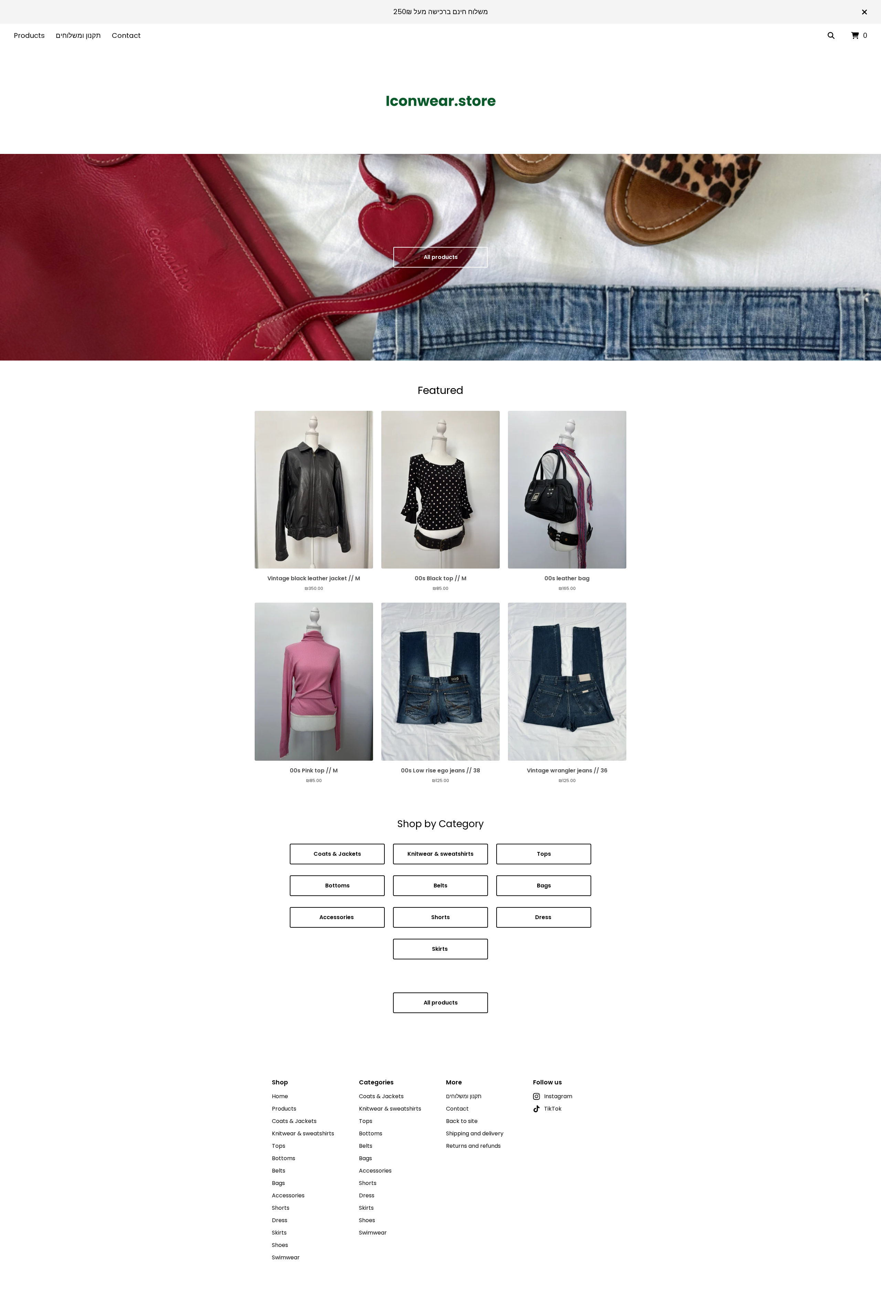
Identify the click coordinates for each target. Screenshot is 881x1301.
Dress (544, 917)
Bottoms (337, 885)
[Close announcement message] (864, 12)
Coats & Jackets (337, 854)
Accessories (337, 917)
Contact (126, 35)
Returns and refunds (473, 1146)
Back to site (462, 1121)
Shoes (280, 1245)
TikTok (553, 1109)
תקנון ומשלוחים (78, 35)
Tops (544, 854)
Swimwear (286, 1257)
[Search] (831, 35)
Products (29, 35)
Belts (440, 885)
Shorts (440, 917)
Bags (544, 885)
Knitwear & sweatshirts (440, 854)
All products (441, 257)
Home (280, 1096)
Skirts (440, 949)
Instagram (558, 1096)
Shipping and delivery (474, 1133)
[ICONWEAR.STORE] (440, 101)
